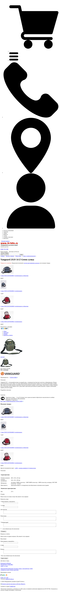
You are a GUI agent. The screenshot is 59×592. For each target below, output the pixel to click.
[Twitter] (3, 328)
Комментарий (4, 522)
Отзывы (5, 334)
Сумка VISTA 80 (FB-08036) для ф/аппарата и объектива (14, 306)
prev (2, 357)
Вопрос (2, 549)
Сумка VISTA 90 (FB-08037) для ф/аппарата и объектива (14, 275)
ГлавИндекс (12, 586)
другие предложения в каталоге (32, 263)
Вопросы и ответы (8, 335)
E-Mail (3, 505)
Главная (2, 256)
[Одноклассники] (4, 328)
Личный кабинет (5, 241)
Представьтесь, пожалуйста (8, 501)
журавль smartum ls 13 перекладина (27, 468)
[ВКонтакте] (1, 328)
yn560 (16, 468)
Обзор (4, 331)
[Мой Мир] (6, 328)
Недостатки (3, 516)
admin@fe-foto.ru (10, 579)
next (4, 357)
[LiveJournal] (7, 328)
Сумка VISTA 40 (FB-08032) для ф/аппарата (11, 321)
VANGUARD (13, 377)
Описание (5, 332)
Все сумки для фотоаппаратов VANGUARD (11, 401)
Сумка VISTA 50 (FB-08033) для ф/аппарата (11, 291)
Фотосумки (18, 256)
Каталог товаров (10, 256)
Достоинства (4, 509)
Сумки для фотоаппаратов (29, 256)
